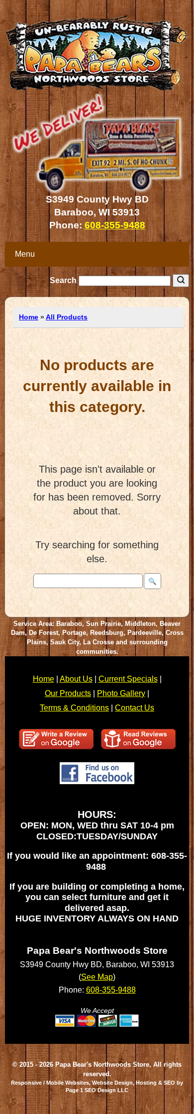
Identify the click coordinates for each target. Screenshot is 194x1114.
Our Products (68, 693)
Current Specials (128, 679)
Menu (25, 254)
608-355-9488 (115, 225)
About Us (76, 679)
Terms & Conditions (74, 708)
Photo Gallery (121, 693)
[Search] (181, 280)
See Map (97, 977)
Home (28, 317)
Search (64, 280)
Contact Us (134, 708)
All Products (67, 317)
